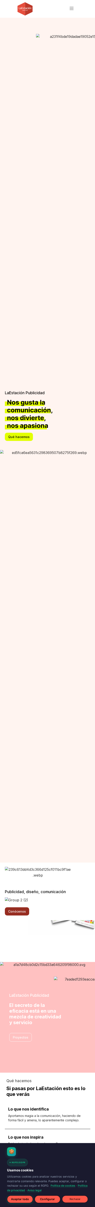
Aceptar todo (20, 1199)
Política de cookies (63, 1185)
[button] (72, 8)
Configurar (47, 1199)
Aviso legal (34, 1190)
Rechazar (75, 1199)
